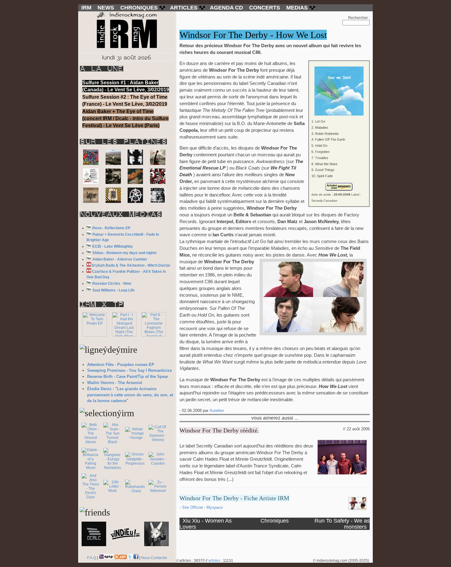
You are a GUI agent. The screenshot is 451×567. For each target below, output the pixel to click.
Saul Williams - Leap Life (113, 290)
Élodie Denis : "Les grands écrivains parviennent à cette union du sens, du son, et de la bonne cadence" (130, 394)
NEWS (106, 8)
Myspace (214, 507)
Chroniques (274, 520)
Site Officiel (193, 507)
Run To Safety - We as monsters (342, 523)
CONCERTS (264, 8)
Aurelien (217, 410)
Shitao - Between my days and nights (124, 253)
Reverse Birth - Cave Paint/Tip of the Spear (127, 376)
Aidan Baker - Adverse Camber (119, 259)
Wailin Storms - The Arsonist (114, 382)
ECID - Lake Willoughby (112, 246)
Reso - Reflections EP (111, 228)
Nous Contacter (154, 558)
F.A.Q (91, 558)
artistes (214, 560)
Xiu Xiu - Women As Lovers (205, 523)
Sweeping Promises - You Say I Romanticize (129, 370)
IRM (86, 8)
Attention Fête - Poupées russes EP (120, 364)
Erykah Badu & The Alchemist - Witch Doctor (131, 265)
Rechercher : (359, 18)
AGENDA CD (226, 8)
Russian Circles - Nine (111, 283)
